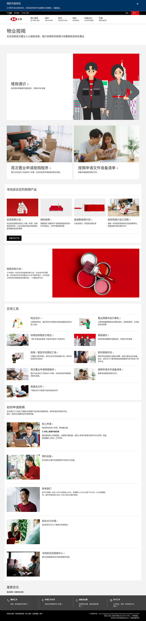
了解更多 (56, 8)
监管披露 (35, 614)
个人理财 (9, 13)
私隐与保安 (10, 614)
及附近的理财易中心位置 (53, 604)
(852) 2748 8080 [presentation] (62, 495)
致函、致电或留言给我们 (18, 604)
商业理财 (16, 13)
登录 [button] (134, 13)
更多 (40, 614)
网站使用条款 (19, 614)
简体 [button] (128, 13)
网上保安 (28, 614)
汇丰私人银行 (25, 13)
